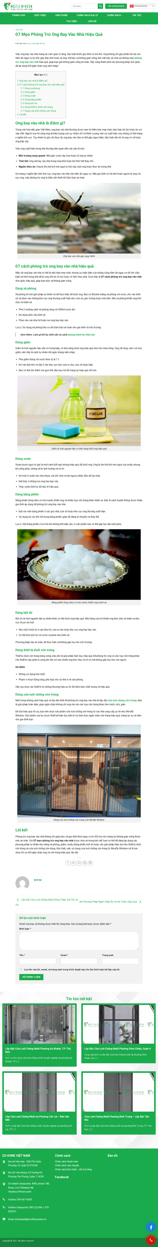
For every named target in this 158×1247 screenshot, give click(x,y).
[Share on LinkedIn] (90, 863)
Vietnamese (140, 6)
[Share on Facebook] (68, 863)
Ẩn (45, 74)
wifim (42, 44)
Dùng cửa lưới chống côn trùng (38, 110)
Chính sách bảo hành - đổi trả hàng (73, 1169)
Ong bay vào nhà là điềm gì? (32, 80)
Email (64, 955)
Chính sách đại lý (87, 15)
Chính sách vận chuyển (67, 1165)
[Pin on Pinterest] (84, 863)
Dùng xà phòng (30, 88)
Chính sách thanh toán (66, 1161)
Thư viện (71, 21)
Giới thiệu (40, 15)
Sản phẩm (61, 15)
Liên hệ (92, 21)
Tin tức (136, 15)
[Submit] (100, 6)
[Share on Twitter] (73, 863)
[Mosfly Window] (17, 6)
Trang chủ (18, 15)
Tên (22, 955)
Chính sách (114, 15)
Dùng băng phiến (31, 99)
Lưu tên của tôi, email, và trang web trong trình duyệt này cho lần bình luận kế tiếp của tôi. (72, 969)
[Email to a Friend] (79, 863)
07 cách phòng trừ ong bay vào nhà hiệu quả (40, 84)
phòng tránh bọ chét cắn (81, 334)
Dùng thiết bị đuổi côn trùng (37, 107)
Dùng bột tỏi (29, 103)
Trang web (107, 955)
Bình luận (25, 929)
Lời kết (21, 114)
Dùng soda (28, 95)
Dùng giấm (28, 92)
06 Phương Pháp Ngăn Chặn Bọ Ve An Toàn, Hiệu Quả (109, 901)
